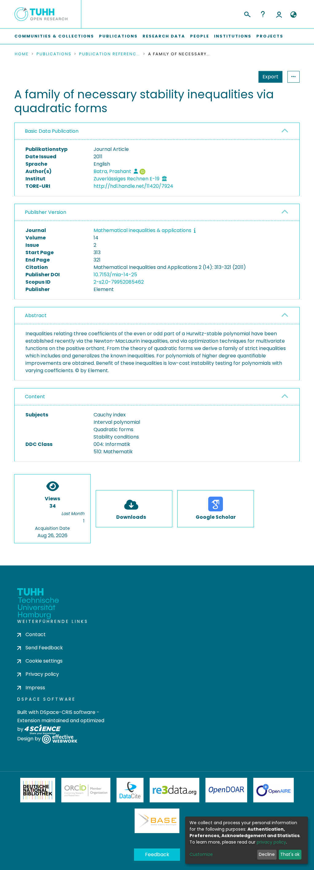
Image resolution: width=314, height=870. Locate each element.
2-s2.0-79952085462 (119, 281)
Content (35, 396)
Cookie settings (44, 660)
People (199, 36)
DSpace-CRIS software (67, 712)
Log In (279, 14)
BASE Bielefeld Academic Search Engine (157, 821)
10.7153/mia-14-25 (115, 274)
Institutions (232, 36)
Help (262, 14)
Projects (269, 36)
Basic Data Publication (51, 131)
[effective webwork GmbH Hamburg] (59, 738)
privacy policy (271, 842)
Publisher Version (45, 212)
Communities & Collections (54, 36)
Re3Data (174, 790)
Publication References (109, 54)
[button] (293, 14)
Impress (35, 687)
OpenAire (273, 790)
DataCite (130, 790)
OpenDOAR (226, 790)
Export (270, 76)
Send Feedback (44, 647)
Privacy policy (42, 674)
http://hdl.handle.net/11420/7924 (133, 186)
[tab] (157, 131)
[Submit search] (247, 13)
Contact (35, 634)
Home (22, 54)
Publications (118, 36)
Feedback (157, 854)
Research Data (164, 36)
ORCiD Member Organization (85, 790)
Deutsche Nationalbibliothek (37, 790)
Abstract (36, 315)
